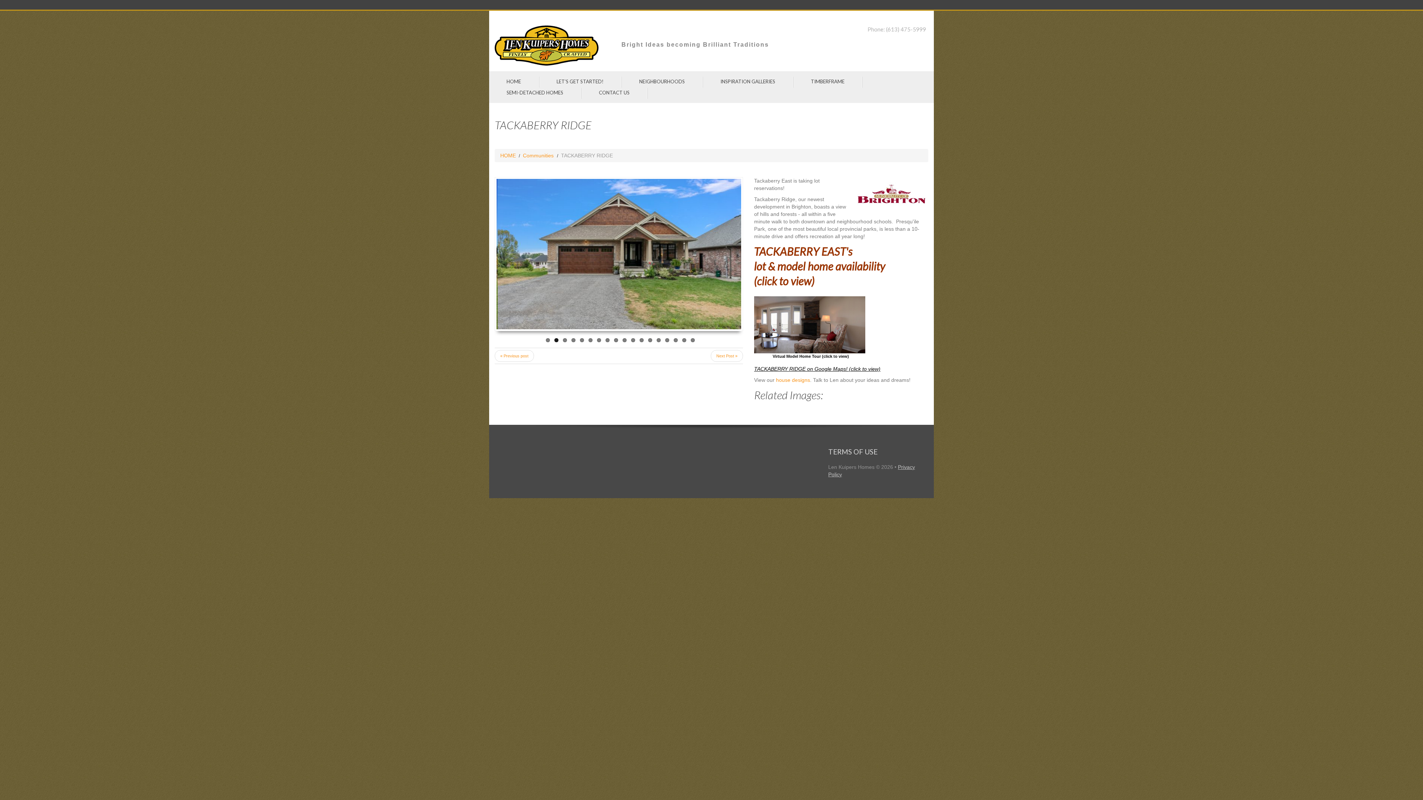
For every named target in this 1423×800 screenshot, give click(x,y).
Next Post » (726, 356)
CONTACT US (614, 93)
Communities (538, 156)
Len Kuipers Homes (851, 467)
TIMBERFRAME (828, 81)
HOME (514, 81)
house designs (793, 380)
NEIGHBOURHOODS (662, 81)
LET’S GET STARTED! (580, 81)
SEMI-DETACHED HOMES (535, 93)
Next (716, 254)
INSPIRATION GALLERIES (747, 81)
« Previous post (514, 356)
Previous (521, 254)
